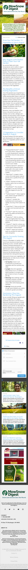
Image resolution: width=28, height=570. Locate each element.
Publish (22, 376)
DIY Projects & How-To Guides (13, 340)
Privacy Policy (14, 561)
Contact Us (14, 553)
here (27, 568)
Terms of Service (14, 557)
